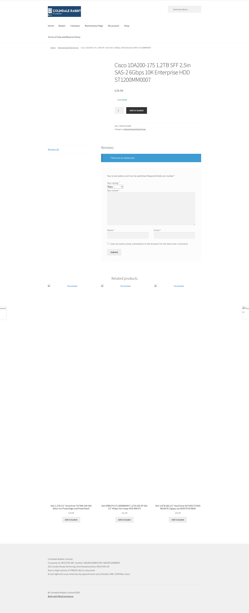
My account (113, 25)
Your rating (113, 183)
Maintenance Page (94, 25)
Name (111, 230)
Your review (113, 190)
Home (51, 25)
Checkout (75, 25)
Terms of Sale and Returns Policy (64, 37)
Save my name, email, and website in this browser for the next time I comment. (149, 243)
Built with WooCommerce (60, 596)
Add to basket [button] (71, 519)
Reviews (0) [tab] (53, 149)
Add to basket (137, 110)
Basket (62, 25)
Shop (126, 25)
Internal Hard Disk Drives (68, 47)
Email (157, 230)
